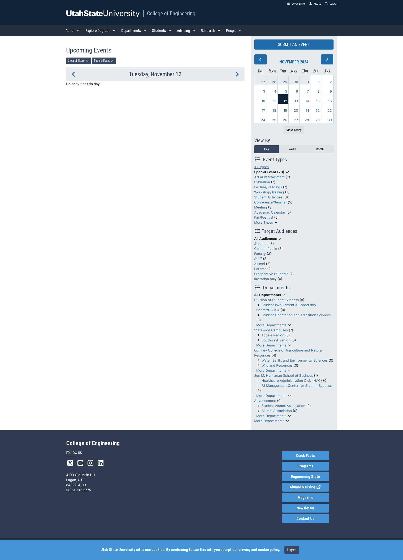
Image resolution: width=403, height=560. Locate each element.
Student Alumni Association (283, 406)
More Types (263, 222)
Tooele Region (273, 335)
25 (274, 120)
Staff (258, 259)
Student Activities (268, 197)
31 (307, 82)
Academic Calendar (269, 212)
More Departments (271, 325)
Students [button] (159, 30)
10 (263, 101)
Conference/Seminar (270, 202)
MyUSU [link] (317, 3)
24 (263, 120)
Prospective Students (271, 274)
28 (274, 82)
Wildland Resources (277, 365)
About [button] (70, 30)
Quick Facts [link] (305, 455)
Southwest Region (276, 340)
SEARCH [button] (334, 3)
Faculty (260, 254)
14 (307, 101)
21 (307, 110)
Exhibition (262, 182)
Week (292, 149)
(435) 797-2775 (78, 490)
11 (274, 101)
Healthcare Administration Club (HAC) (292, 380)
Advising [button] (183, 30)
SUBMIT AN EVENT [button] (294, 44)
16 (330, 101)
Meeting (260, 207)
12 (285, 101)
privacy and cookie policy (259, 549)
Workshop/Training (269, 192)
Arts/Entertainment (269, 177)
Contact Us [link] (305, 518)
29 (285, 82)
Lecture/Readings (268, 187)
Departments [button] (131, 30)
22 (317, 110)
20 (296, 110)
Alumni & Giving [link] (309, 487)
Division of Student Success (276, 300)
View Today (294, 130)
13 (296, 101)
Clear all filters (76, 60)
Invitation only (265, 279)
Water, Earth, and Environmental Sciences (295, 360)
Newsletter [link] (305, 508)
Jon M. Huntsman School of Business (283, 375)
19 (285, 110)
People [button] (231, 30)
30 (296, 82)
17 (263, 110)
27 (263, 82)
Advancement (265, 401)
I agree (291, 550)
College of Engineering (171, 13)
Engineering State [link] (305, 476)
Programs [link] (305, 466)
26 (285, 120)
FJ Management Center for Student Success (297, 385)
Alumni (259, 264)
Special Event (102, 60)
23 (330, 110)
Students (261, 243)
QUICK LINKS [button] (298, 3)
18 (274, 110)
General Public (265, 249)
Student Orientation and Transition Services (296, 315)
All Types (261, 167)
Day (266, 149)
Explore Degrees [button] (97, 30)
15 (318, 101)
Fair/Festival (263, 217)
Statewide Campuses (271, 330)
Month (319, 149)
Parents (260, 269)
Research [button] (208, 30)
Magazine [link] (305, 497)
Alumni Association (277, 411)
